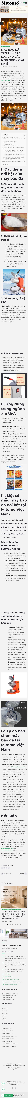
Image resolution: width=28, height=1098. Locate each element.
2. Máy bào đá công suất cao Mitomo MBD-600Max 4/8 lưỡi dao (14, 159)
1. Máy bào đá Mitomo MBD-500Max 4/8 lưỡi (14, 157)
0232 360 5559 (8, 976)
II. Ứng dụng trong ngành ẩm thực (11, 145)
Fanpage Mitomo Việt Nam (12, 979)
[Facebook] (12, 1082)
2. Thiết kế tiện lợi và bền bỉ (10, 141)
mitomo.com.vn (7, 848)
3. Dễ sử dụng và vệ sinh (10, 142)
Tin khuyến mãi (7, 909)
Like (11, 865)
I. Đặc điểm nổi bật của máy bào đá (11, 137)
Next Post (21, 873)
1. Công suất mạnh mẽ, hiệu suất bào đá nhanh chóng (14, 139)
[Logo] (14, 1053)
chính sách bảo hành (17, 767)
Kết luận (6, 164)
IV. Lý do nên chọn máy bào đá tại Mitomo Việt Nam (14, 162)
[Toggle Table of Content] (23, 135)
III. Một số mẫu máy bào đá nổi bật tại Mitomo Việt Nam (13, 148)
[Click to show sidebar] (1, 23)
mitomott (5, 865)
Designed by (14, 1090)
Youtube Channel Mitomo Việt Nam (14, 982)
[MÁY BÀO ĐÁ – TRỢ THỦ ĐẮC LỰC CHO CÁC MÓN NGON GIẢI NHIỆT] (5, 66)
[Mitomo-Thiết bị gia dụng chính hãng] (10, 3)
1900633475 (8, 974)
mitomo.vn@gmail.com (11, 984)
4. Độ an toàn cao (8, 144)
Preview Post (7, 873)
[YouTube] (15, 1082)
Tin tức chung (5, 46)
